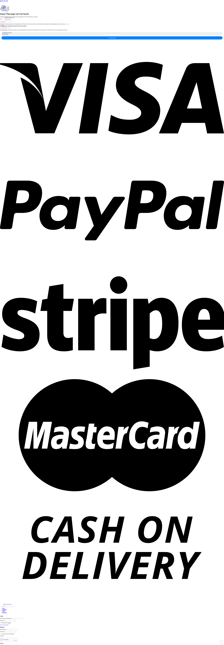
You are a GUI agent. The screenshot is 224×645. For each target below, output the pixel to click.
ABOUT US (2, 22)
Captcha (2, 635)
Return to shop (8, 19)
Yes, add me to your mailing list (7, 633)
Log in (9, 622)
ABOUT (4, 610)
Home (3, 608)
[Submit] (0, 20)
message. (68, 24)
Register (1, 643)
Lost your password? (4, 624)
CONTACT (4, 609)
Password (2, 620)
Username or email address (6, 618)
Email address (3, 629)
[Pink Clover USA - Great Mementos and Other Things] (4, 1)
